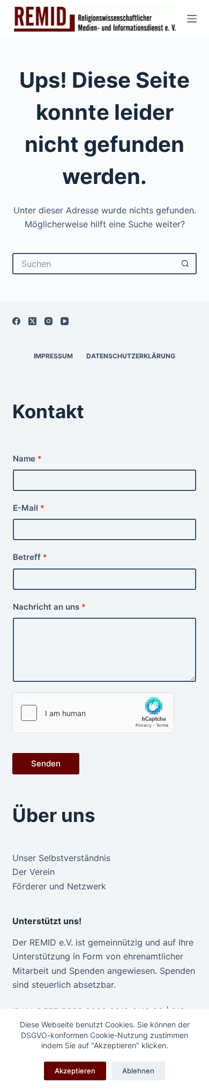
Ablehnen (138, 1070)
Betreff (30, 557)
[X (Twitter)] (32, 321)
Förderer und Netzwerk (59, 886)
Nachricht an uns (49, 607)
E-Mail (28, 508)
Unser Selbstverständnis (61, 857)
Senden (46, 763)
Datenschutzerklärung (130, 356)
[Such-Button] (186, 263)
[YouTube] (65, 321)
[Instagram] (48, 321)
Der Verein (33, 871)
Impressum (53, 356)
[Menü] (192, 19)
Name (27, 459)
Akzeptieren (75, 1070)
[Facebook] (16, 321)
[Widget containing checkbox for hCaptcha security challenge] (93, 713)
